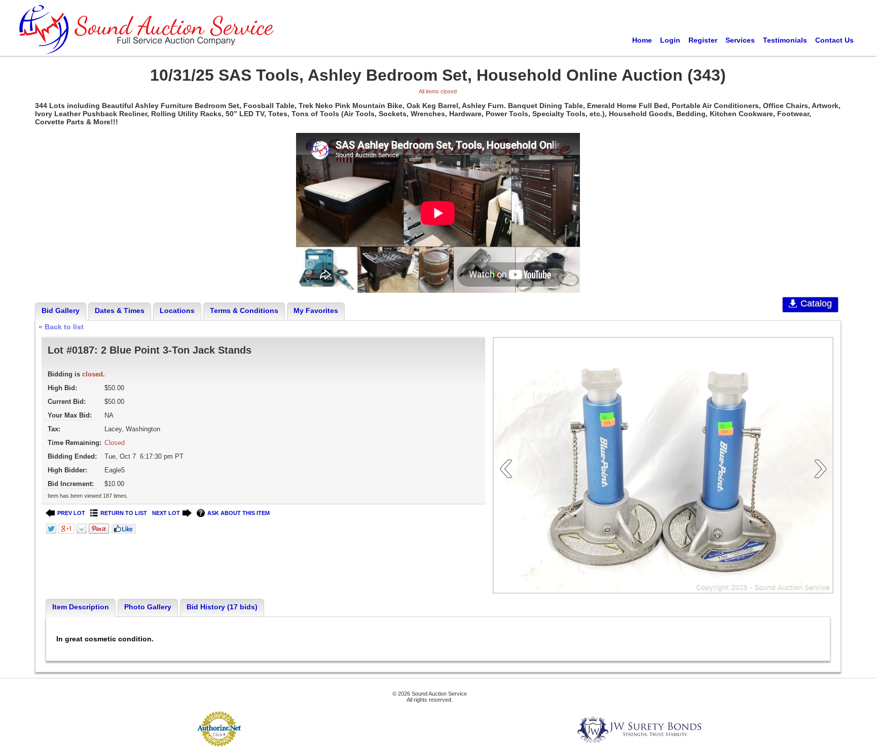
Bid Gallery (61, 310)
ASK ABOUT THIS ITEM (238, 513)
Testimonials (785, 40)
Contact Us (834, 40)
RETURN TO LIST (123, 513)
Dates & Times (119, 310)
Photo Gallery (147, 607)
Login (670, 40)
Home (642, 40)
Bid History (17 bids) (222, 607)
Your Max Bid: (70, 415)
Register (702, 40)
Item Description (80, 607)
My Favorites (316, 310)
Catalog (816, 303)
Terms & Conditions (244, 310)
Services (740, 40)
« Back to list (61, 327)
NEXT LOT (166, 513)
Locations (177, 310)
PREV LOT (71, 513)
